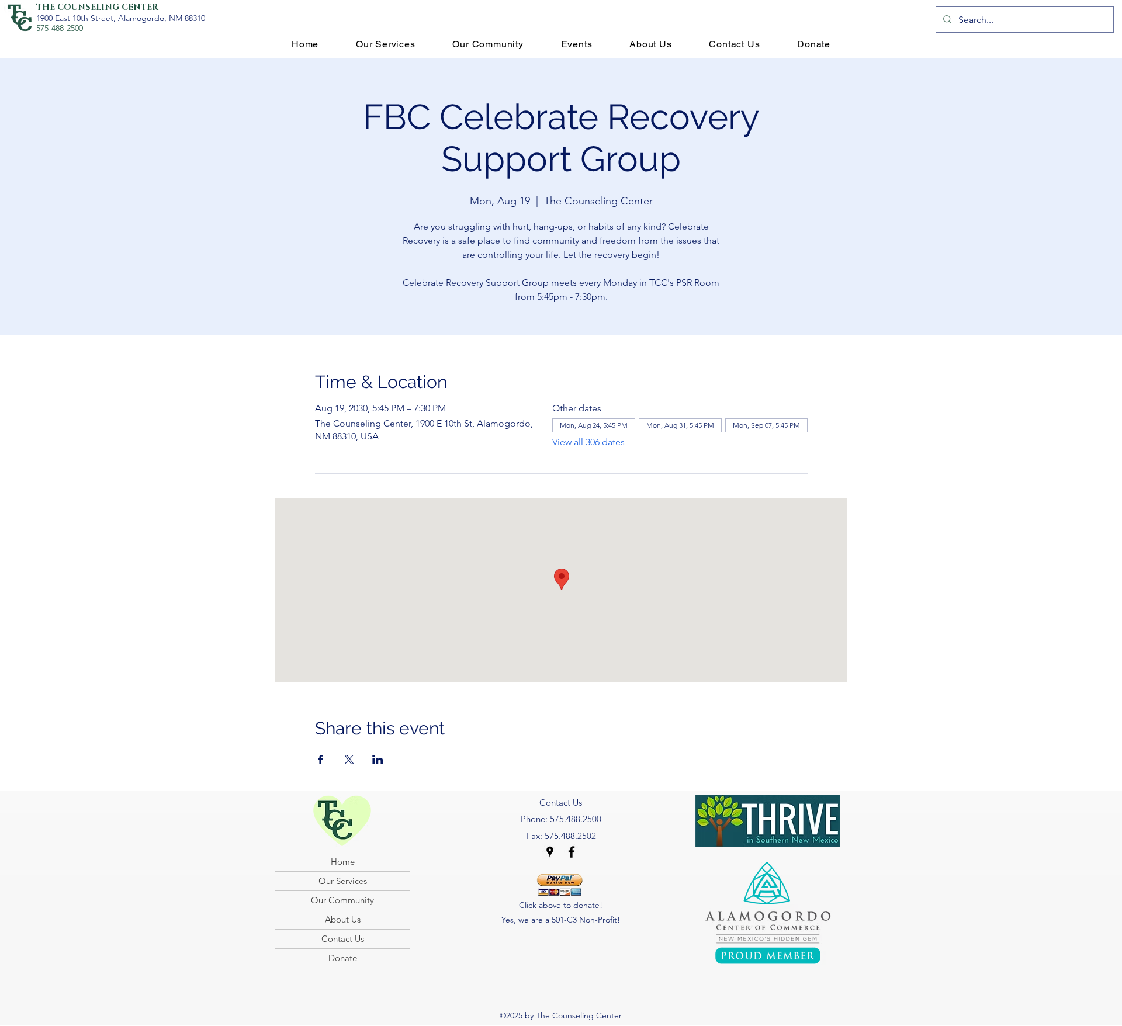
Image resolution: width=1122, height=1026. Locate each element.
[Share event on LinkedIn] (377, 759)
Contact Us (342, 938)
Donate (342, 957)
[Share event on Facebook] (320, 759)
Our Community (342, 900)
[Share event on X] (349, 759)
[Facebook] (571, 851)
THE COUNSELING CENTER (97, 7)
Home (343, 861)
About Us (343, 919)
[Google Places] (549, 851)
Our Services (342, 880)
